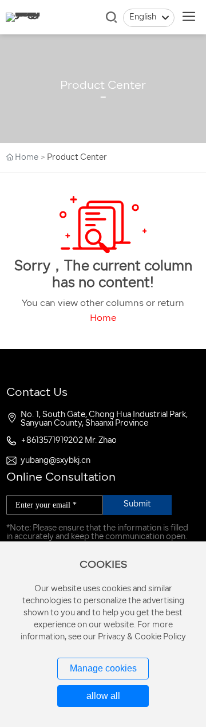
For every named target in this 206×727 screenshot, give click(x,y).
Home (103, 318)
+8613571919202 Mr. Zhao (69, 441)
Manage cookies (103, 668)
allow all (103, 696)
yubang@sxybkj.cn (55, 461)
